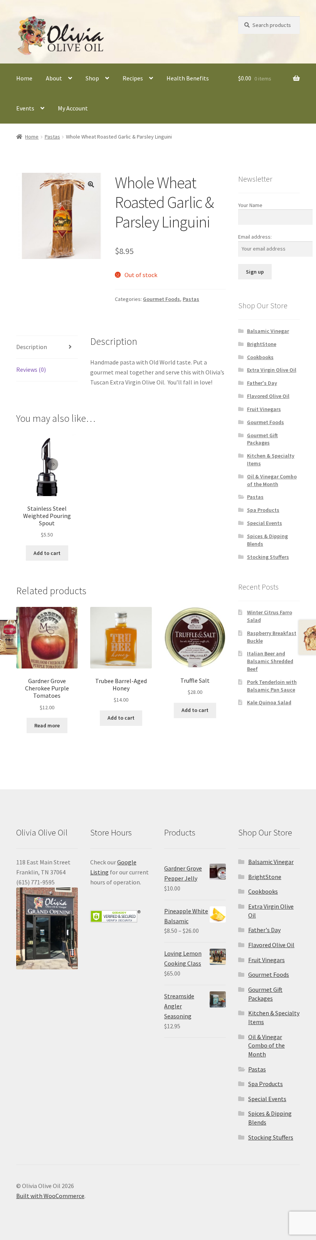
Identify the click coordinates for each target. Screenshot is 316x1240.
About (54, 78)
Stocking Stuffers (268, 556)
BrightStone (261, 344)
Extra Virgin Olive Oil (271, 369)
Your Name (250, 205)
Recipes (133, 78)
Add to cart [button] (47, 553)
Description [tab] (31, 347)
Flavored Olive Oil (268, 396)
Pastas (52, 136)
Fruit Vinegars (264, 409)
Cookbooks (260, 357)
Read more (47, 725)
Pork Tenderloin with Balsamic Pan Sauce (272, 685)
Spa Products (263, 509)
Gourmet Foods (161, 299)
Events (25, 108)
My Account (73, 108)
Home (24, 78)
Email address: (255, 236)
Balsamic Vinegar (268, 331)
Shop (92, 78)
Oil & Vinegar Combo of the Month (272, 480)
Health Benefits (187, 78)
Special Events (264, 523)
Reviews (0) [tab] (31, 369)
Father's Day (262, 382)
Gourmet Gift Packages (262, 439)
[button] (91, 184)
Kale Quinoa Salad (269, 702)
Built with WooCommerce (50, 1196)
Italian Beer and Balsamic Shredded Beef (270, 661)
